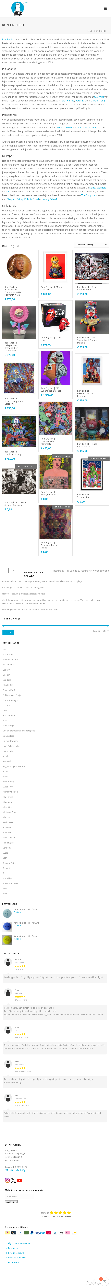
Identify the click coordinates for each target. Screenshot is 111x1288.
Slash (8, 191)
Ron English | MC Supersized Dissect (51, 389)
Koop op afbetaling (17, 1257)
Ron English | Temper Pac (84, 496)
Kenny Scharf (50, 199)
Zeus (5, 888)
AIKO (5, 649)
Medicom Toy (9, 812)
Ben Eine (7, 679)
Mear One (7, 807)
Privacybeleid (14, 1262)
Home (89, 31)
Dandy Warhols (97, 187)
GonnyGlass (8, 735)
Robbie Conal (31, 199)
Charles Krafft (9, 690)
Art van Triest (9, 664)
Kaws (5, 776)
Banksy (6, 669)
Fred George (8, 725)
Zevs (5, 893)
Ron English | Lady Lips (51, 338)
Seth (5, 857)
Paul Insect (8, 822)
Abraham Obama (86, 127)
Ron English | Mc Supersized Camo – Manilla (87, 340)
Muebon (7, 817)
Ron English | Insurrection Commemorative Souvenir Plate (13, 291)
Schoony (7, 847)
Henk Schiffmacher (11, 746)
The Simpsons (89, 195)
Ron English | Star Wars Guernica (87, 288)
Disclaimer (13, 1248)
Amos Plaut (8, 654)
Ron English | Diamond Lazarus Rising (50, 545)
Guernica (99, 96)
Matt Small (8, 797)
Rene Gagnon (9, 837)
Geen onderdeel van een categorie (19, 730)
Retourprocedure (16, 1252)
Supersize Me (64, 127)
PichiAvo (7, 827)
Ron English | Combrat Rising (12, 453)
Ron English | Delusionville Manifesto (48, 441)
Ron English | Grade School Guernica (15, 503)
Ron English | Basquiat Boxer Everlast (85, 393)
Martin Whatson (10, 791)
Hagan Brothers (10, 741)
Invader (6, 756)
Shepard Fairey (15, 199)
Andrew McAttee (10, 659)
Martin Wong (97, 100)
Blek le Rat (8, 685)
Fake (5, 720)
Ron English (8, 39)
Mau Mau (7, 802)
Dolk (5, 710)
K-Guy (5, 771)
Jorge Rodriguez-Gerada (14, 766)
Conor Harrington (11, 700)
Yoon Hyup (8, 878)
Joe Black (7, 761)
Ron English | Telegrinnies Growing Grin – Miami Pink (12, 346)
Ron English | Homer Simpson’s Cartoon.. (13, 401)
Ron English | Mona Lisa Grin (51, 288)
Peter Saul (81, 100)
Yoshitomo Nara (10, 883)
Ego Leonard (9, 715)
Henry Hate (8, 751)
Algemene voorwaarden (19, 1243)
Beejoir (6, 674)
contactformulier (49, 609)
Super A (6, 868)
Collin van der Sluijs (12, 695)
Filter (8, 632)
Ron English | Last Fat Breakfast (87, 445)
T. (3, 873)
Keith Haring (67, 100)
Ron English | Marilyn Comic (48, 493)
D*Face (6, 705)
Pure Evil (7, 832)
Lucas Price (8, 786)
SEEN (5, 852)
